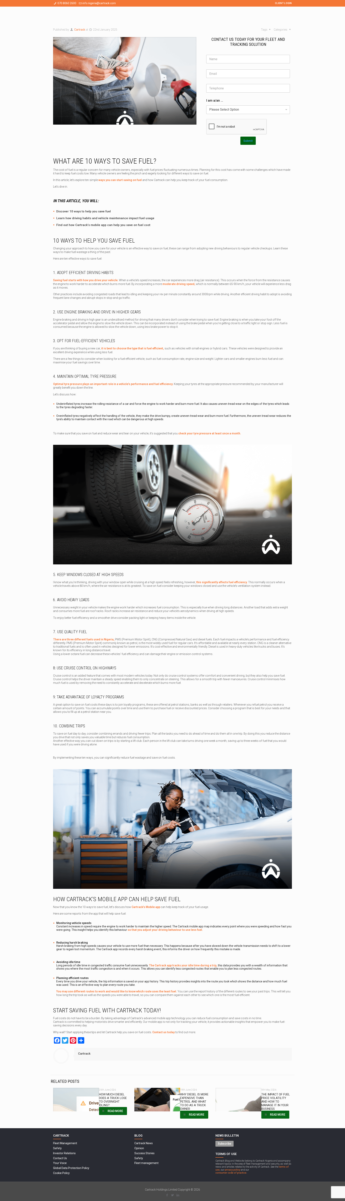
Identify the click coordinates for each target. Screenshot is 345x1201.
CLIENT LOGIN (283, 3)
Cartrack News (143, 1143)
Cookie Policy (61, 1173)
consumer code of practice (230, 1172)
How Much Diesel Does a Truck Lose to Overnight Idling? (113, 1100)
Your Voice (60, 1163)
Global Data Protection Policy (71, 1168)
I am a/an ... (214, 100)
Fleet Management (65, 1143)
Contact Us (60, 1158)
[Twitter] (172, 1195)
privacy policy (232, 1169)
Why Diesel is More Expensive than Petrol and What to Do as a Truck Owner (194, 1102)
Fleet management (146, 1163)
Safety (57, 1148)
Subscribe (224, 1143)
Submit (248, 140)
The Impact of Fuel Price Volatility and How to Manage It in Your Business (275, 1102)
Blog (138, 1135)
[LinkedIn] (178, 1195)
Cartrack (79, 29)
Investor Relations (64, 1153)
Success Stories (144, 1153)
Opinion (139, 1148)
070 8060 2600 (67, 3)
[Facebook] (167, 1195)
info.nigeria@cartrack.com (99, 3)
